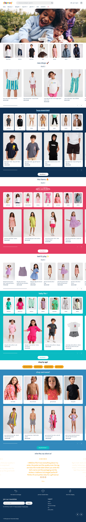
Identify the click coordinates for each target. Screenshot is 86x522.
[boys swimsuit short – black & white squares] (33, 420)
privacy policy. (25, 506)
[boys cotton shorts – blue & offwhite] (12, 83)
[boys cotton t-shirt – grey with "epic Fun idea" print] (33, 146)
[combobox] (35, 2)
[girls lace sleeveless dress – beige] (50, 271)
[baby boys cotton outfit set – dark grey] (53, 329)
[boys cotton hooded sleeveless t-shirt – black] (53, 146)
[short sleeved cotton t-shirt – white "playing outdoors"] (53, 223)
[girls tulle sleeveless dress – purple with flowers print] (73, 223)
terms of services (18, 506)
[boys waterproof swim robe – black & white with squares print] (12, 420)
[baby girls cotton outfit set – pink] (12, 329)
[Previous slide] (77, 105)
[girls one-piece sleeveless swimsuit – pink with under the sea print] (73, 420)
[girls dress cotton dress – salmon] (12, 223)
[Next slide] (81, 105)
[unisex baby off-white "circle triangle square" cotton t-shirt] (53, 83)
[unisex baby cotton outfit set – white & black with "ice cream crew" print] (73, 329)
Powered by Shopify (15, 518)
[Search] (52, 3)
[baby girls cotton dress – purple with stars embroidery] (22, 271)
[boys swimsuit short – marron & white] (33, 83)
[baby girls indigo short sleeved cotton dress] (36, 271)
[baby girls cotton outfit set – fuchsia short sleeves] (33, 329)
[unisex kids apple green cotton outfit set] (33, 223)
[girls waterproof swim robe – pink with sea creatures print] (53, 420)
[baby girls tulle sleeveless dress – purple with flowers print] (9, 271)
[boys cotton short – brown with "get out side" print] (73, 146)
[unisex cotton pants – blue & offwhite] (73, 83)
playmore (8, 518)
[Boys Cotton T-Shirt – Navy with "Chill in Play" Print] (12, 146)
